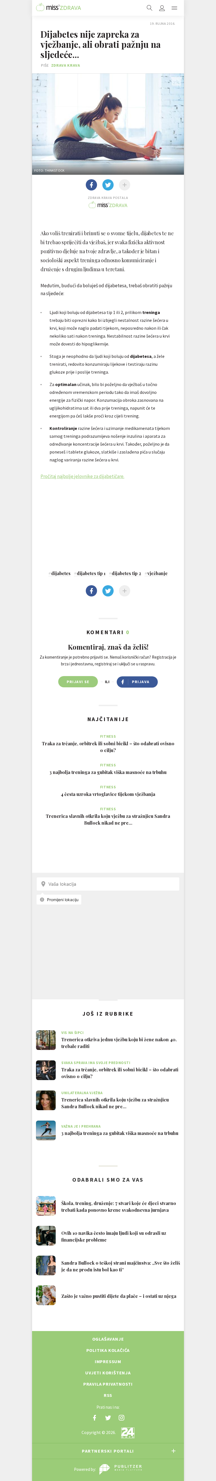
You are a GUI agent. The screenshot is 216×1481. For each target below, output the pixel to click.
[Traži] (149, 8)
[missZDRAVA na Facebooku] (94, 1417)
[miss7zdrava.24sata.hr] (58, 8)
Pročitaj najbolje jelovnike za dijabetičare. (82, 476)
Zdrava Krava (65, 65)
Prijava (141, 681)
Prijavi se (78, 681)
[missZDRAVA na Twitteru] (108, 1417)
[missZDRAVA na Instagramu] (121, 1417)
